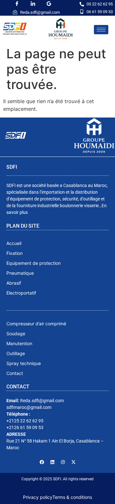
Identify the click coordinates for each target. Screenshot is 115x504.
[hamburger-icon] (101, 29)
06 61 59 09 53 (100, 11)
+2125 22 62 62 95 (24, 420)
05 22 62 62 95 (100, 4)
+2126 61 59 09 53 (24, 427)
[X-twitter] (73, 462)
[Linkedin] (52, 462)
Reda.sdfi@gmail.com (40, 12)
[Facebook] (41, 462)
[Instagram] (62, 462)
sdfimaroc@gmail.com (28, 407)
